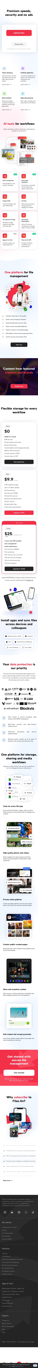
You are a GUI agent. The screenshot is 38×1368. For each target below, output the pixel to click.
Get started (19, 1073)
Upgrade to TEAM (19, 569)
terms (10, 1366)
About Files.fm (6, 1323)
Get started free (19, 462)
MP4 (17, 1294)
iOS (9, 642)
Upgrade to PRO (19, 513)
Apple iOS (20, 1288)
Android (30, 636)
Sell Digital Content (8, 1271)
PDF (13, 1294)
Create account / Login (9, 1227)
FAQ (3, 1329)
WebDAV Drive (7, 1297)
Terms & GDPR (7, 1239)
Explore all (19, 386)
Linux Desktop (13, 647)
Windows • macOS (18, 1291)
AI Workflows (6, 1256)
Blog (3, 1332)
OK (35, 1365)
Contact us (29, 580)
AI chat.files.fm (7, 1306)
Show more (6, 1180)
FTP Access (6, 1300)
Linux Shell (27, 647)
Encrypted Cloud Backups (10, 1262)
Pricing (4, 1230)
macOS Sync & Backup (24, 642)
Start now (19, 345)
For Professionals (7, 1233)
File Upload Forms (8, 1268)
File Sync (5, 1253)
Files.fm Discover (7, 1303)
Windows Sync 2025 (14, 636)
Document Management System (12, 1259)
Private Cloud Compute (9, 1265)
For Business (6, 1236)
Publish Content (7, 1274)
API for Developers (8, 1326)
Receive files (19, 44)
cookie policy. (19, 1366)
